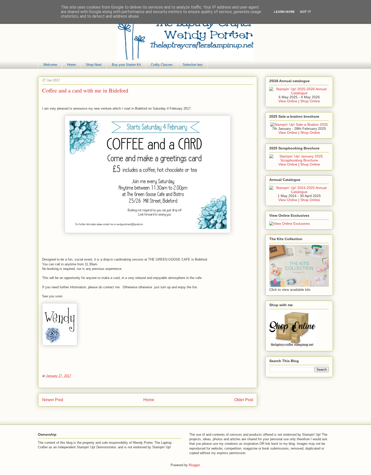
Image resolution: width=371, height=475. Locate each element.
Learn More (284, 12)
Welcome (50, 65)
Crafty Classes (162, 65)
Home (71, 65)
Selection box (193, 65)
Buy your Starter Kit (126, 65)
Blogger (194, 465)
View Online (287, 101)
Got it (305, 12)
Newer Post (52, 400)
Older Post (243, 400)
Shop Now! (94, 65)
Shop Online (310, 101)
